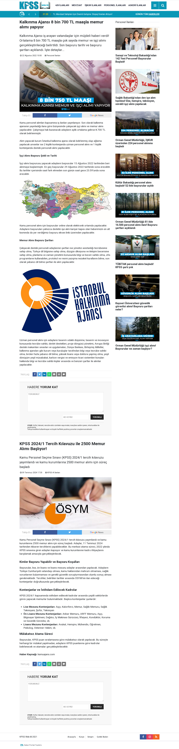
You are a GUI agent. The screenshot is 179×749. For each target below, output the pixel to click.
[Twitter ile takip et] (69, 115)
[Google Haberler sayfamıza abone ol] (97, 115)
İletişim (91, 737)
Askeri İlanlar (137, 5)
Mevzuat (77, 5)
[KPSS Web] (35, 5)
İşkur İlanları (93, 5)
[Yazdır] (59, 374)
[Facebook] (35, 374)
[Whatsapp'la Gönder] (49, 374)
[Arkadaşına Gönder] (54, 374)
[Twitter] (39, 374)
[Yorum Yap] (64, 374)
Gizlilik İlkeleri (102, 737)
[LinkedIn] (44, 374)
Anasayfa (72, 737)
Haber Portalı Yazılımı (33, 745)
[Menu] (155, 5)
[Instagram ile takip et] (149, 736)
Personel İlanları (115, 5)
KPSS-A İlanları (53, 473)
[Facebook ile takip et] (45, 115)
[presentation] (29, 14)
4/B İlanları (62, 5)
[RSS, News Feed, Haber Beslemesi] (156, 736)
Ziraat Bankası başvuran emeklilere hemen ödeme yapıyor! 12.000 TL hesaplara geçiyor (84, 14)
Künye (81, 737)
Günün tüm (147, 14)
